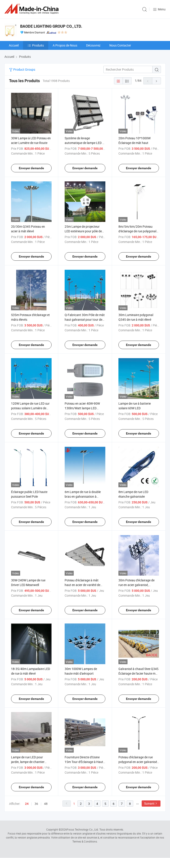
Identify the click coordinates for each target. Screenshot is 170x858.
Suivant (149, 803)
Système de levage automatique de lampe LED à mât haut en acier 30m (84, 142)
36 (36, 804)
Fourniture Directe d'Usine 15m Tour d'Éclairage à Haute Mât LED (85, 762)
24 (27, 804)
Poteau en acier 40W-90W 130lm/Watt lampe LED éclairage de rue (82, 408)
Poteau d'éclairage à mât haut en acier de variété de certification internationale (83, 585)
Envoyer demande (31, 168)
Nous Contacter (120, 45)
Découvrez (93, 45)
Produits (38, 45)
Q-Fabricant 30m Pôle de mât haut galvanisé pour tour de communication (85, 319)
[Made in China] (32, 9)
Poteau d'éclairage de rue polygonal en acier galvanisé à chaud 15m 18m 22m (137, 762)
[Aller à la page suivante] (156, 81)
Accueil (14, 45)
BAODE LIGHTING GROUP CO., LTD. (51, 26)
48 (46, 804)
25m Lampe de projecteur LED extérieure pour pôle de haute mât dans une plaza (83, 231)
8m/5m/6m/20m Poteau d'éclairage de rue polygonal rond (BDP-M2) (137, 231)
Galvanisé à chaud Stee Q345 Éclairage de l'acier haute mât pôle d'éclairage (138, 673)
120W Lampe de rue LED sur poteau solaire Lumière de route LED (30, 408)
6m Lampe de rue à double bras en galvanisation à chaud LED (83, 496)
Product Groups (24, 69)
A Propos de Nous (65, 45)
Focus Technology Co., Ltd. (83, 829)
